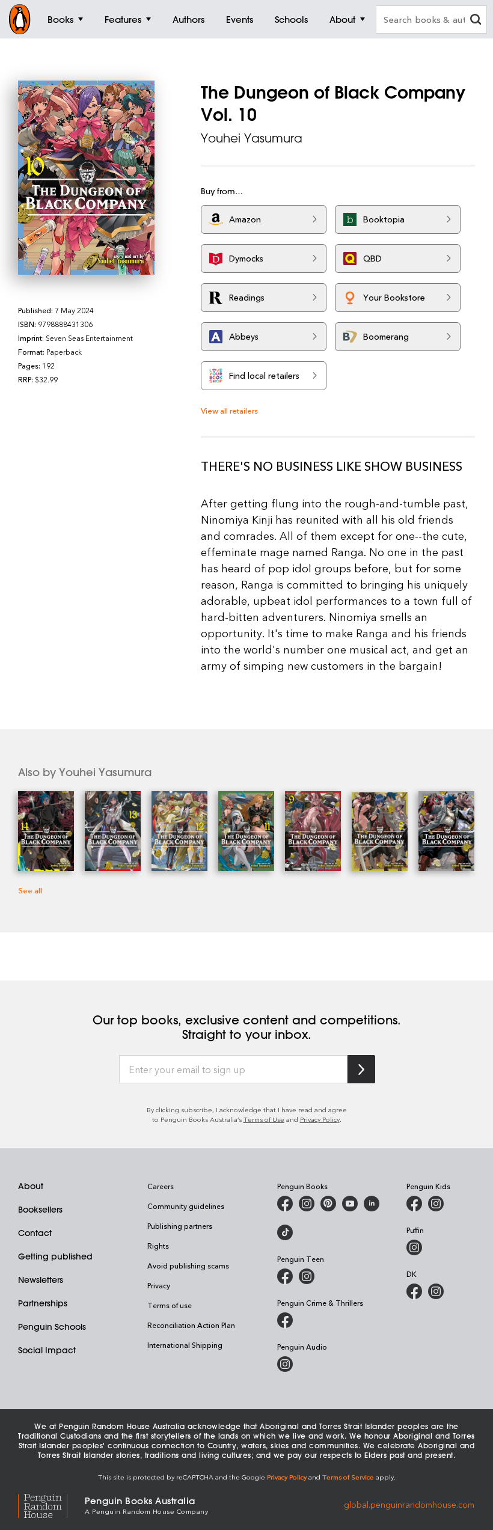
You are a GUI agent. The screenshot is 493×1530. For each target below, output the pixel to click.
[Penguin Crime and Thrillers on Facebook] (285, 1320)
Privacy (158, 1285)
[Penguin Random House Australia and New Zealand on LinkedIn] (371, 1203)
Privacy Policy (320, 1119)
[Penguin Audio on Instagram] (285, 1364)
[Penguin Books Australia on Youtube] (350, 1203)
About (30, 1186)
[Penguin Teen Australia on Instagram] (306, 1276)
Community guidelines (185, 1206)
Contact (35, 1233)
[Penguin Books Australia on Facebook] (285, 1203)
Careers (160, 1186)
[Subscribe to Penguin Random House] (361, 1069)
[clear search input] (475, 21)
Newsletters (40, 1279)
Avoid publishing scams (188, 1265)
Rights (158, 1245)
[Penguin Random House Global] (51, 1504)
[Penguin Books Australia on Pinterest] (328, 1203)
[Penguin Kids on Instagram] (436, 1203)
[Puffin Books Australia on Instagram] (414, 1247)
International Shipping (184, 1344)
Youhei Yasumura (251, 137)
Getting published (55, 1256)
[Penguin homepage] (20, 19)
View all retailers (229, 410)
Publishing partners (179, 1225)
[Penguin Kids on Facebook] (414, 1203)
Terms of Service (348, 1477)
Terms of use (169, 1305)
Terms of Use (263, 1119)
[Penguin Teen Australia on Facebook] (285, 1276)
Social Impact (47, 1350)
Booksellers (40, 1209)
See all (30, 890)
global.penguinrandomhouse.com (409, 1504)
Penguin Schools (52, 1326)
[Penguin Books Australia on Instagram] (306, 1203)
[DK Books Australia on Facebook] (414, 1291)
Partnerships (42, 1303)
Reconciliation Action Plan (191, 1325)
